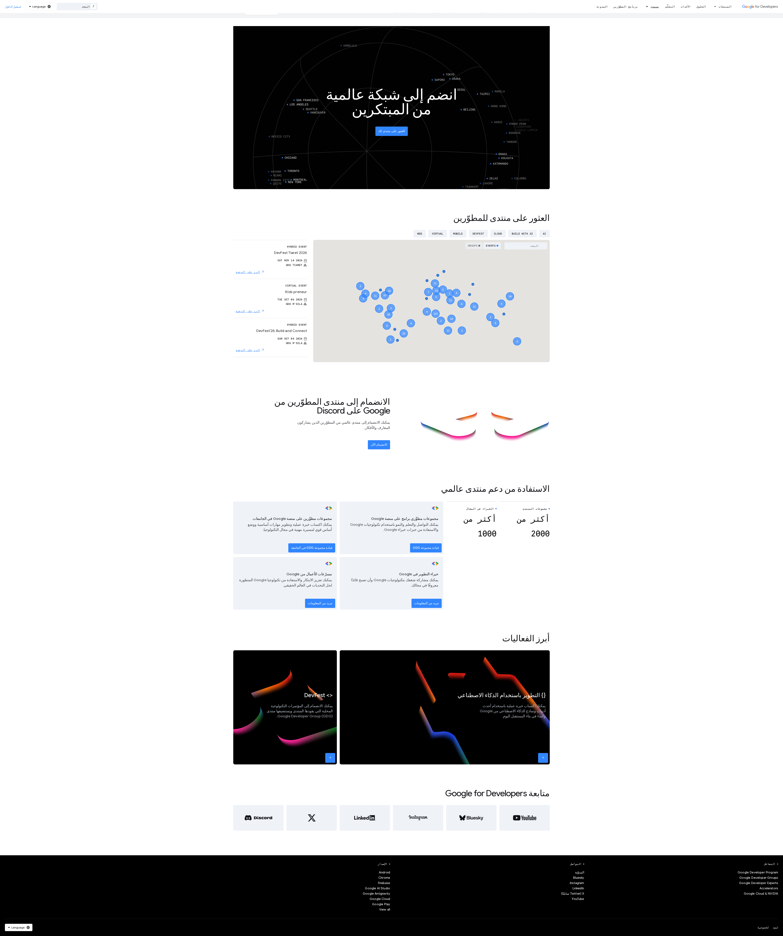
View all (384, 909)
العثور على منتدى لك (391, 131)
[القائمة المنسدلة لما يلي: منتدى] (646, 6)
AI (544, 233)
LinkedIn (578, 888)
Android (384, 872)
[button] (435, 310)
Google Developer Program (758, 872)
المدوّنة (579, 872)
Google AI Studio (377, 888)
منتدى (655, 6)
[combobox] (77, 6)
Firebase (384, 883)
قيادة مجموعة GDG (426, 548)
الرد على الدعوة (248, 272)
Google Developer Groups (758, 878)
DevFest (478, 233)
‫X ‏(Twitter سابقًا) (572, 893)
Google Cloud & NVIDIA (761, 893)
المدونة (602, 6)
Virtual (437, 233)
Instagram (577, 883)
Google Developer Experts (758, 883)
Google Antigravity (376, 893)
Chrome (384, 878)
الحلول (701, 6)
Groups (473, 245)
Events (491, 245)
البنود (775, 927)
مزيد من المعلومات (426, 603)
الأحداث (686, 6)
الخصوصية (763, 927)
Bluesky (578, 878)
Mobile (458, 233)
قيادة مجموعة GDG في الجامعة (311, 548)
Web (419, 233)
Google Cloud (380, 899)
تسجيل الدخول (13, 6)
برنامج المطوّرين (626, 6)
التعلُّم (670, 6)
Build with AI (522, 233)
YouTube (578, 899)
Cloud (498, 233)
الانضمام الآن (379, 445)
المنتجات (725, 6)
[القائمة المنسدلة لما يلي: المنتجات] (714, 6)
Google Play (381, 904)
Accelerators (769, 888)
